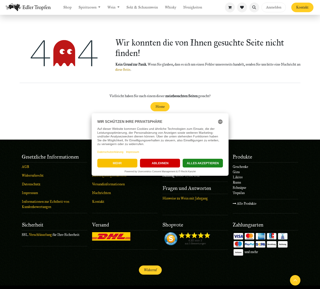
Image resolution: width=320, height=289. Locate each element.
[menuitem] (67, 7)
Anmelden (273, 7)
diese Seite (122, 70)
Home (160, 107)
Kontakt (302, 7)
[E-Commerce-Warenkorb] (230, 7)
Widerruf (150, 270)
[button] (254, 7)
